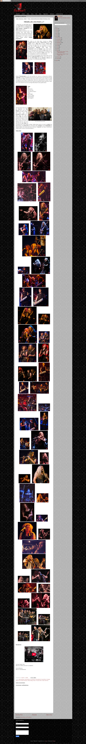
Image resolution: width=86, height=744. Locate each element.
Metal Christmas (24, 680)
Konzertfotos (43, 679)
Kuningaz (48, 679)
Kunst (32, 13)
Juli (57, 45)
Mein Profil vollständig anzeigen (64, 17)
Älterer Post (49, 714)
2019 (57, 30)
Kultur (40, 13)
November (59, 39)
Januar (58, 58)
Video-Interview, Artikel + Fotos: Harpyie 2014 (62, 54)
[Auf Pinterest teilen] (35, 677)
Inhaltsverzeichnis (59, 13)
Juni (58, 47)
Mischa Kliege (30, 680)
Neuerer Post (19, 714)
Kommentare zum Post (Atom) (26, 717)
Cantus (61, 16)
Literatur (23, 13)
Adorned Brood (21, 679)
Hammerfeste (27, 679)
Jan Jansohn (32, 679)
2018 (57, 31)
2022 (57, 28)
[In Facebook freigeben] (34, 677)
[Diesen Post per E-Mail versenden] (31, 677)
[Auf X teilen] (33, 677)
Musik (28, 13)
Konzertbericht (38, 679)
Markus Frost (18, 680)
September (59, 42)
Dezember (59, 37)
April (58, 50)
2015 (57, 36)
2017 (57, 33)
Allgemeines (45, 13)
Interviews (52, 13)
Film (36, 13)
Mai (58, 48)
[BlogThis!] (32, 677)
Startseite (18, 13)
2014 (57, 60)
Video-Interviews (45, 680)
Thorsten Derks (39, 680)
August (58, 44)
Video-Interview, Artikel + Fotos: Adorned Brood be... (62, 52)
